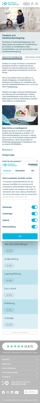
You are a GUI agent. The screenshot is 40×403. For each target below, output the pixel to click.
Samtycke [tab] (7, 171)
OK (20, 236)
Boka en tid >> (7, 150)
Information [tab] (20, 171)
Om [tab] (32, 171)
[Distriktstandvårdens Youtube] (17, 392)
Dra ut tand (10, 291)
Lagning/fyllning (12, 276)
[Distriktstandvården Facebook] (4, 392)
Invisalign (9, 321)
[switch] (34, 213)
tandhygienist (21, 128)
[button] (37, 3)
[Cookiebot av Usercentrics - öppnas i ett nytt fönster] (28, 164)
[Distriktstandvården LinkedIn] (13, 392)
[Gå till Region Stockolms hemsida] (29, 392)
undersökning (15, 142)
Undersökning (11, 262)
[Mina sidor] (32, 3)
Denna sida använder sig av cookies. (28, 400)
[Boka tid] (26, 3)
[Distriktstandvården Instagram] (8, 392)
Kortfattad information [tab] (12, 57)
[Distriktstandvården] (12, 3)
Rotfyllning (9, 306)
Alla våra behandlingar (16, 247)
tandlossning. (13, 87)
